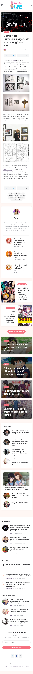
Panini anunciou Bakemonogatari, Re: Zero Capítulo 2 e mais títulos (9, 317)
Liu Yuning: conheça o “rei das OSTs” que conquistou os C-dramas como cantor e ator (20, 433)
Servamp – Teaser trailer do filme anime (19, 503)
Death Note (17, 193)
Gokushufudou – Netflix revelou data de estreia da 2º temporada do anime (20, 539)
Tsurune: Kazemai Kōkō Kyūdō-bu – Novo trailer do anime (15, 347)
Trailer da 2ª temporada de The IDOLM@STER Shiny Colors (19, 611)
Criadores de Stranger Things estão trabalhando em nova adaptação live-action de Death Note (20, 528)
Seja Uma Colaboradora (16, 666)
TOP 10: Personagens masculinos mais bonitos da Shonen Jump (19, 601)
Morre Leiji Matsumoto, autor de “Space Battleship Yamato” (20, 495)
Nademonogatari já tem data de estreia (16, 392)
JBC (18, 176)
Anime (10, 193)
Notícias (6, 31)
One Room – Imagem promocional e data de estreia (15, 411)
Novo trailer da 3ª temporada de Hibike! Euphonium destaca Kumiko (16, 488)
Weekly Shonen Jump (16, 199)
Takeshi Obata (12, 197)
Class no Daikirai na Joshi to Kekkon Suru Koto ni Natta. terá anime (20, 241)
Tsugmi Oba (21, 197)
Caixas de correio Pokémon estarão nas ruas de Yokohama (19, 549)
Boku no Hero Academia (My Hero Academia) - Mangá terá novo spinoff (23, 293)
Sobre (6, 666)
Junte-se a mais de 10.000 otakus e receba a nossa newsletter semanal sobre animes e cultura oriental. (16, 636)
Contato (27, 666)
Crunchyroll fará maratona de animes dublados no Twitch (20, 254)
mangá (17, 195)
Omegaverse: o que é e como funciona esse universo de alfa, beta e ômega (19, 452)
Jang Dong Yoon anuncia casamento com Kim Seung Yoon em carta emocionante (18, 584)
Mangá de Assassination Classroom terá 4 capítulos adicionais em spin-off (19, 621)
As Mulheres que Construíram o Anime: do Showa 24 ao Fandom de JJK (19, 461)
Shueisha (13, 61)
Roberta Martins (10, 570)
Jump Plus (10, 195)
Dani (10, 50)
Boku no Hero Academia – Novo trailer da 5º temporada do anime (16, 371)
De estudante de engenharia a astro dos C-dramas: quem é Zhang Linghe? (20, 442)
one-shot (22, 195)
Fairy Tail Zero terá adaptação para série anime (20, 267)
